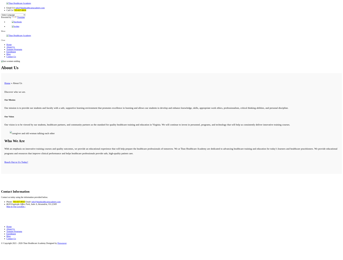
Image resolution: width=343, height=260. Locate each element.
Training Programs (14, 49)
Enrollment (11, 52)
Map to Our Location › (16, 206)
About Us (10, 47)
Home (9, 44)
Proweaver (62, 243)
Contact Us (11, 57)
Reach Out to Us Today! (16, 162)
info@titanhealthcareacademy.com (30, 8)
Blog (8, 54)
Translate (21, 17)
